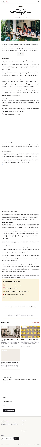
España (23, 424)
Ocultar (22, 53)
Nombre (5, 397)
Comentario (6, 383)
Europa (23, 422)
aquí (20, 285)
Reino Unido (24, 427)
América (20, 6)
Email (27, 306)
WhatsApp (16, 306)
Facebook (22, 306)
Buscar (16, 438)
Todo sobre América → (36, 322)
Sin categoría (24, 429)
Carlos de (4, 2)
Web (4, 405)
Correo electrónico (7, 401)
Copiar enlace (32, 306)
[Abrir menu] (38, 2)
